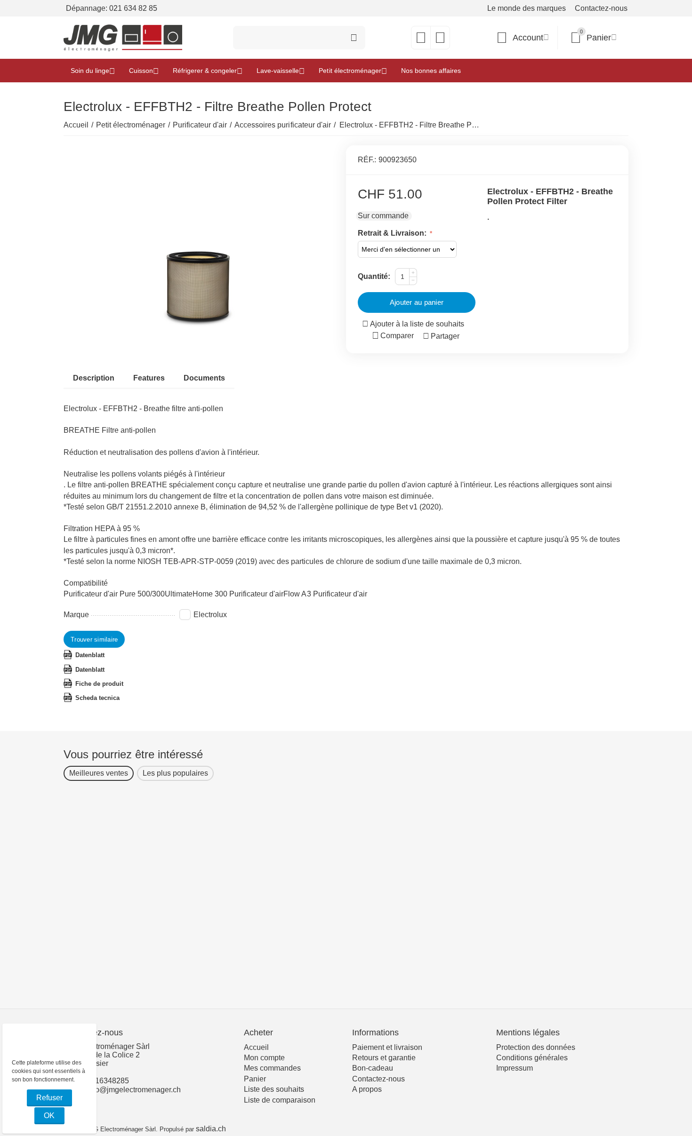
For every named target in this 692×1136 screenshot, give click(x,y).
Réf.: (367, 160)
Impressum (514, 1068)
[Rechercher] (353, 37)
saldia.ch (211, 1129)
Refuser (49, 1098)
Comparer (397, 336)
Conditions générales (532, 1058)
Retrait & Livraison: (393, 233)
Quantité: (374, 276)
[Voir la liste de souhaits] (420, 40)
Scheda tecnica (97, 697)
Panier (255, 1079)
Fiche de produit (99, 683)
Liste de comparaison (279, 1100)
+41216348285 (103, 1081)
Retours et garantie (384, 1058)
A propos (367, 1089)
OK (49, 1116)
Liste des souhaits (274, 1089)
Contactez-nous (601, 8)
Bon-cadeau (372, 1068)
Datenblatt (90, 655)
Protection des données (535, 1047)
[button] (441, 336)
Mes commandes (272, 1068)
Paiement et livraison (387, 1047)
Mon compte (264, 1058)
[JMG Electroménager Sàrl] (123, 37)
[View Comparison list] (440, 40)
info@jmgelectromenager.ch (134, 1090)
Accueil (256, 1047)
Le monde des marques (526, 8)
